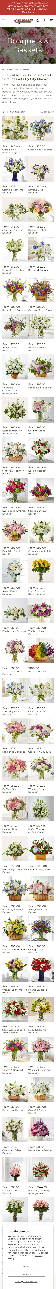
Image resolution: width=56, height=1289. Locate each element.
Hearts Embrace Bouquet (37, 991)
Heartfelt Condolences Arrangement (10, 390)
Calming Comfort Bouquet (12, 191)
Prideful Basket (37, 671)
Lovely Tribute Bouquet (10, 1192)
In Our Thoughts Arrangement (38, 830)
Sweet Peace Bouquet (9, 592)
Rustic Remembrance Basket (15, 951)
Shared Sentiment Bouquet (13, 673)
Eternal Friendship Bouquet (13, 271)
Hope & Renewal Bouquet (37, 349)
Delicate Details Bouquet (37, 231)
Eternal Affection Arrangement (12, 432)
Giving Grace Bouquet (35, 951)
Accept (26, 1266)
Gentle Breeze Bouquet (36, 713)
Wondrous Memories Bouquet (14, 991)
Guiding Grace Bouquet (36, 432)
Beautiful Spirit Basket (11, 552)
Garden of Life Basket (41, 310)
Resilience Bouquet (13, 751)
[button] (38, 20)
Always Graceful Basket (37, 911)
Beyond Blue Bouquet (35, 191)
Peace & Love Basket (40, 387)
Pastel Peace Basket (40, 1150)
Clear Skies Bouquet (40, 149)
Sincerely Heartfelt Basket (13, 472)
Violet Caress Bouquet (10, 349)
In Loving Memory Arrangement (39, 1192)
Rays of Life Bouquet (14, 310)
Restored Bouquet (39, 270)
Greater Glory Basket (40, 869)
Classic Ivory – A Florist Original (11, 151)
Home (5, 69)
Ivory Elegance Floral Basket (14, 871)
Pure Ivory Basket (12, 1110)
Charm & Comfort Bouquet (12, 1071)
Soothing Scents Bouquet (12, 713)
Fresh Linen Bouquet (14, 631)
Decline (26, 1274)
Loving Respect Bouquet (37, 472)
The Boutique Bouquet (36, 632)
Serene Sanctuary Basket (38, 512)
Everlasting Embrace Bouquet (14, 512)
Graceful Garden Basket (37, 1111)
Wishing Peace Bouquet (37, 790)
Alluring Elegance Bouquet (12, 231)
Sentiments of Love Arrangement (13, 1031)
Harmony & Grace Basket (12, 911)
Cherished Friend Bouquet (12, 1151)
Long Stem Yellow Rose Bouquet (39, 592)
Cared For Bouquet (39, 751)
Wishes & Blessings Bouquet (39, 1071)
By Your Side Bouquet (9, 790)
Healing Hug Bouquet (9, 830)
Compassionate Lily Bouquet (39, 552)
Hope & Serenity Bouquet (37, 1031)
